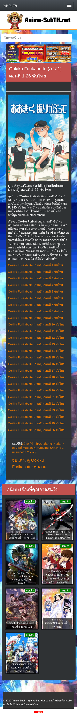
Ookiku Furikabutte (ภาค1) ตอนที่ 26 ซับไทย (36, 430)
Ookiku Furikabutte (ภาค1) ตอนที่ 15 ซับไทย (36, 357)
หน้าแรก (10, 5)
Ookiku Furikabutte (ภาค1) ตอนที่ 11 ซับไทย (36, 331)
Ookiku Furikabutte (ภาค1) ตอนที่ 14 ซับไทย (36, 350)
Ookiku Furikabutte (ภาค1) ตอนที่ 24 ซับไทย (36, 416)
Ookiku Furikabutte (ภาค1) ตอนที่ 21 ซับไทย (36, 397)
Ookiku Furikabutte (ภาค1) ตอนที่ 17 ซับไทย (36, 370)
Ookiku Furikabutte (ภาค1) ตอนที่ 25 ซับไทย (36, 423)
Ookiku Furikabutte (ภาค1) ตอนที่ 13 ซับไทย (36, 344)
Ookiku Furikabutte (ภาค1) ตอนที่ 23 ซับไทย (36, 410)
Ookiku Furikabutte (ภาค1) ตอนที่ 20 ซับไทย (36, 390)
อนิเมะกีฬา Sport (32, 443)
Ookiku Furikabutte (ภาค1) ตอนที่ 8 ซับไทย (35, 311)
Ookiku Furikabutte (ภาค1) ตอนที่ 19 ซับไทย (36, 383)
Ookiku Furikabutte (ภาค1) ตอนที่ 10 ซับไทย (36, 324)
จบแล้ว (18, 460)
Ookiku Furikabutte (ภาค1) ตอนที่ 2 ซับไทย (35, 271)
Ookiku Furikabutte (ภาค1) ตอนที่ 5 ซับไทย (35, 291)
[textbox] (36, 38)
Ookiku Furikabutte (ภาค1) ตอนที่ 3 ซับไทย (35, 278)
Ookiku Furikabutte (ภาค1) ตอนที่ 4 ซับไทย (35, 285)
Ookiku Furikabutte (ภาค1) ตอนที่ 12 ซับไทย (36, 337)
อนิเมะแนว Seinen (47, 447)
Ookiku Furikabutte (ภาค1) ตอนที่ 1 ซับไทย (35, 265)
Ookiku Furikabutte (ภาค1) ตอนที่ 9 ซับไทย (35, 318)
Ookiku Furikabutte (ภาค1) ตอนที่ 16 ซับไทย (36, 364)
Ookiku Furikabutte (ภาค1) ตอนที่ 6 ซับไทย (35, 298)
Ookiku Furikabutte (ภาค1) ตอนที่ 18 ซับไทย (36, 377)
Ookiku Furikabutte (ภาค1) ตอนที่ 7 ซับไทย (35, 304)
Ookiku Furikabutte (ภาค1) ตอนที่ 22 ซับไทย (36, 403)
